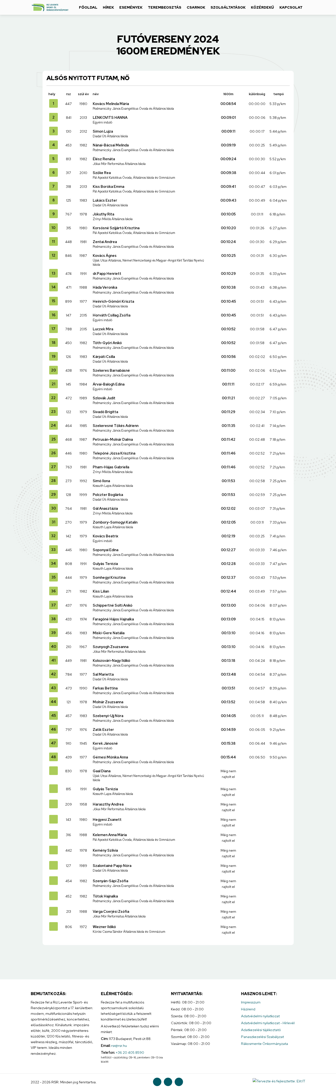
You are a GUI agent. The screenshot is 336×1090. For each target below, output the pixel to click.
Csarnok (196, 7)
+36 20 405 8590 (130, 1052)
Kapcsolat (291, 7)
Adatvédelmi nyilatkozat (260, 1016)
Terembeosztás (164, 7)
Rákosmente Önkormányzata (264, 1043)
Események (130, 7)
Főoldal (88, 7)
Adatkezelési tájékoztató (261, 1029)
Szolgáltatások (228, 7)
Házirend (248, 1009)
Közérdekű (262, 7)
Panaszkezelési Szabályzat (262, 1036)
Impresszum (250, 1002)
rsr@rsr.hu (119, 1045)
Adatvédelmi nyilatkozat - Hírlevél (268, 1022)
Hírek (108, 7)
